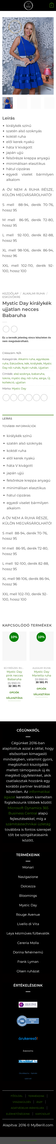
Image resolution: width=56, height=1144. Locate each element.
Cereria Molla (28, 943)
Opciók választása (14, 695)
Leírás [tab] (7, 418)
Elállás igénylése (28, 1140)
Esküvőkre (11, 297)
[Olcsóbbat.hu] (28, 1058)
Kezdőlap (10, 293)
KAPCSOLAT (42, 1113)
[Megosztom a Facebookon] (13, 397)
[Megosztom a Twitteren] (21, 397)
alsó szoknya (22, 373)
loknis (6, 378)
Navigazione (28, 877)
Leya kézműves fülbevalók (28, 933)
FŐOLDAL (17, 1095)
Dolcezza (28, 886)
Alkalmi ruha (34, 293)
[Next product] (6, 329)
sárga (42, 378)
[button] (4, 5)
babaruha (37, 373)
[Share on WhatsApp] (6, 397)
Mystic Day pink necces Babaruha (14, 675)
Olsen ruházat (28, 971)
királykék (36, 363)
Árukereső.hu (28, 1051)
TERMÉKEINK (36, 1096)
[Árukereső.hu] (28, 1021)
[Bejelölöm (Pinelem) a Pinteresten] (36, 397)
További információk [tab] (19, 426)
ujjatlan (21, 382)
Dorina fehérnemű (28, 952)
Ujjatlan (43, 367)
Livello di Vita (28, 924)
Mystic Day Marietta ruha (41, 673)
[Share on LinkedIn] (44, 397)
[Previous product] (14, 329)
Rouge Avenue (28, 914)
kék (26, 363)
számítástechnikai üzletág (28, 824)
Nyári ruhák (29, 367)
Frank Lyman (28, 962)
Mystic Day (19, 388)
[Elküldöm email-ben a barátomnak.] (28, 397)
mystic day (18, 378)
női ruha (32, 378)
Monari (28, 867)
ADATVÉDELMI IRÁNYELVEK (27, 1107)
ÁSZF (39, 1101)
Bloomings (28, 896)
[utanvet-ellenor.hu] (28, 1005)
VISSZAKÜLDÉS (22, 1101)
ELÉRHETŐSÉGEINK (18, 1113)
